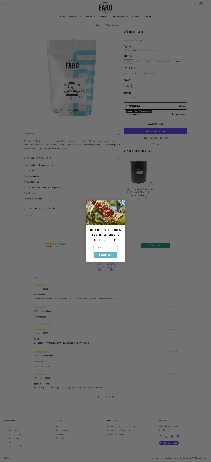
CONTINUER (105, 255)
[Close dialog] (123, 203)
